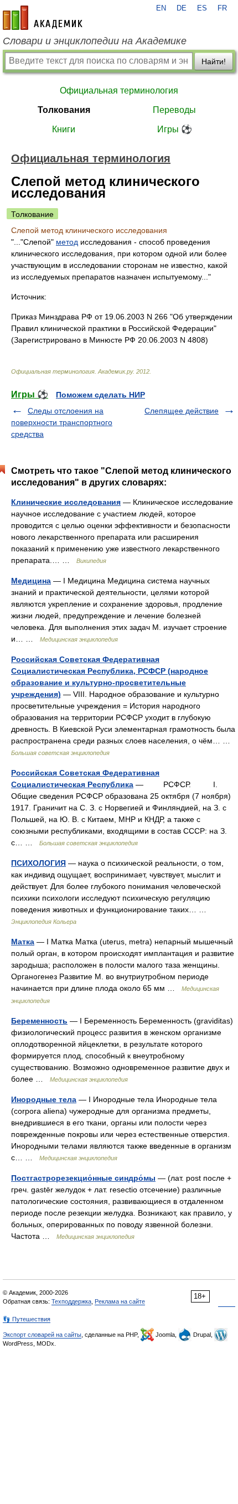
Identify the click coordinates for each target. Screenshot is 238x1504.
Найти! (213, 61)
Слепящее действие (181, 410)
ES (202, 8)
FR (222, 8)
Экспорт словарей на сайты (42, 1334)
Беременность (39, 1020)
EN (161, 8)
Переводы (174, 110)
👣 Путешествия (26, 1319)
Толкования (64, 110)
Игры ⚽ (174, 129)
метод (67, 241)
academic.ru (42, 18)
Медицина (31, 580)
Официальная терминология (119, 90)
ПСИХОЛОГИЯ (38, 863)
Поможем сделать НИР (100, 394)
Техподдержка (71, 1301)
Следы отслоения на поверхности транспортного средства (61, 422)
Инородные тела (43, 1099)
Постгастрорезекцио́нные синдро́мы (83, 1178)
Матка (22, 941)
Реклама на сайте (120, 1301)
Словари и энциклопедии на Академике (95, 40)
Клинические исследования (66, 502)
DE (182, 8)
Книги (63, 129)
